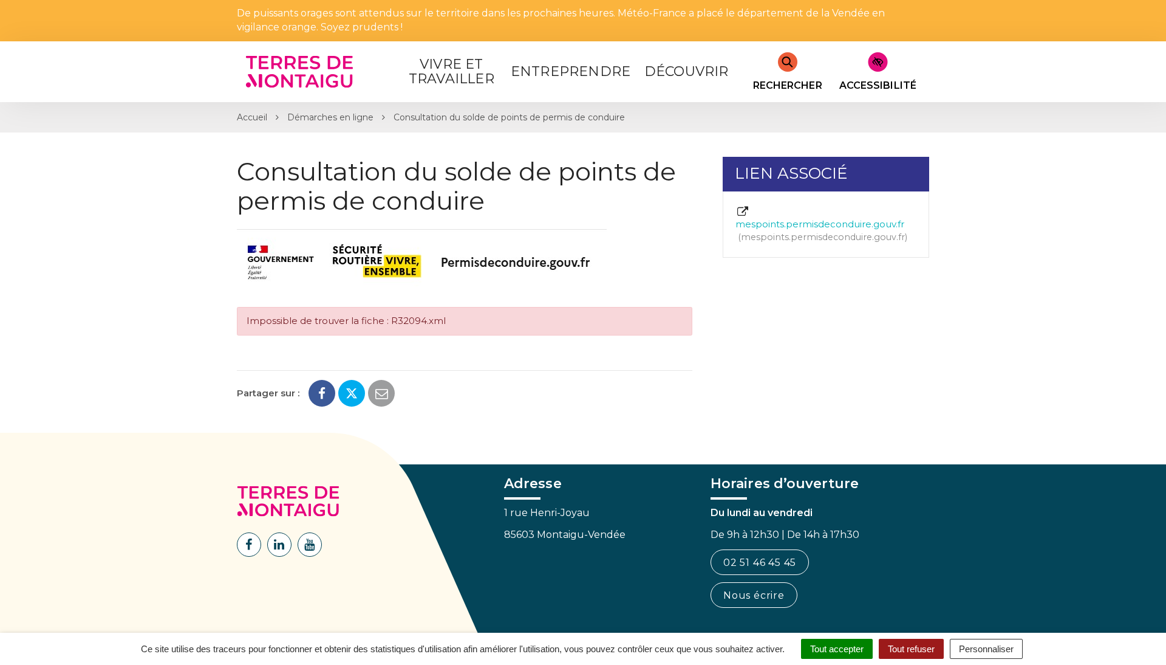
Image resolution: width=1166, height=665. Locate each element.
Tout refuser (911, 649)
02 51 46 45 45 (759, 562)
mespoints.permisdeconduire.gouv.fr (820, 230)
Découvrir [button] (686, 71)
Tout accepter (837, 649)
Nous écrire (754, 595)
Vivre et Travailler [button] (451, 71)
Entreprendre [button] (570, 71)
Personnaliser (986, 649)
